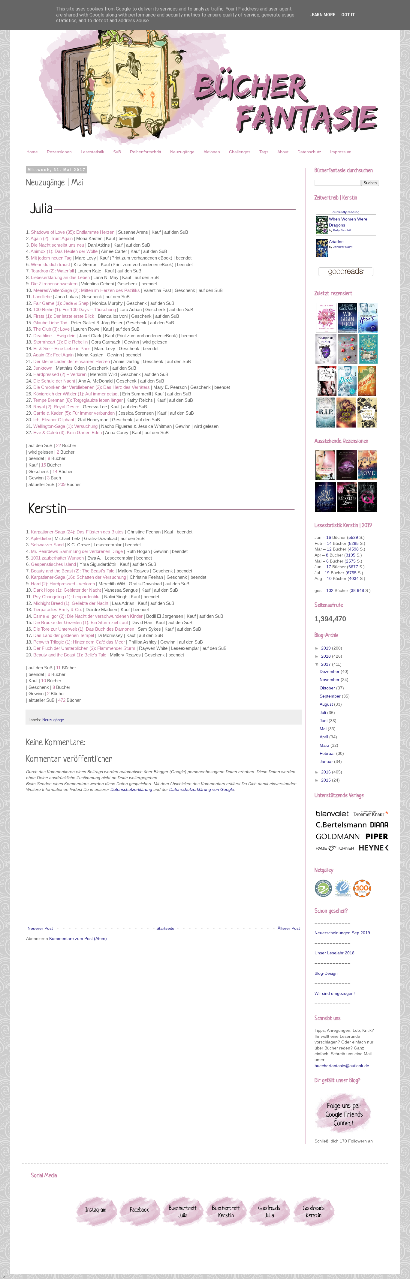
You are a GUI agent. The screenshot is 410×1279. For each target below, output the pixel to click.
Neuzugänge (182, 151)
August (327, 704)
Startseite (165, 928)
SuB (117, 151)
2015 (326, 780)
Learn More (322, 14)
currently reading (346, 212)
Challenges (239, 151)
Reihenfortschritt (145, 151)
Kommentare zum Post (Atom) (78, 938)
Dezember (330, 671)
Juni (324, 720)
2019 (326, 648)
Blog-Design (326, 973)
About (282, 151)
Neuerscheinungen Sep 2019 (342, 932)
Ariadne (336, 241)
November (330, 679)
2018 (326, 656)
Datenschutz (309, 151)
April (324, 736)
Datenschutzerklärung (131, 789)
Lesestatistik (92, 151)
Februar (328, 753)
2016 (326, 772)
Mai (324, 728)
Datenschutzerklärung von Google (201, 789)
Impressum (340, 151)
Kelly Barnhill (342, 230)
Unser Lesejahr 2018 (334, 952)
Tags (263, 151)
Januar (327, 761)
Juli (323, 712)
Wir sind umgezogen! (335, 993)
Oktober (328, 688)
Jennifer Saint (342, 246)
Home (32, 151)
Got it (348, 14)
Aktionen (211, 151)
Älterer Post (289, 928)
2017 (326, 664)
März (325, 745)
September (331, 696)
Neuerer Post (40, 928)
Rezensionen (59, 151)
